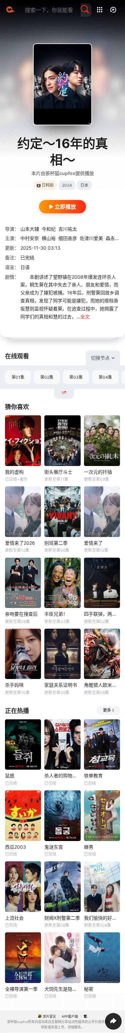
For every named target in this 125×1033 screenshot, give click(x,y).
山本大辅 (29, 229)
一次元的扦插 (98, 472)
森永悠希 (115, 238)
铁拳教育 (93, 775)
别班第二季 (56, 543)
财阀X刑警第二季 (62, 918)
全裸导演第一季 (21, 989)
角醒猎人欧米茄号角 (102, 685)
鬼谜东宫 (53, 847)
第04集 (105, 377)
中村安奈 (29, 238)
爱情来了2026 (20, 543)
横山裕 (49, 238)
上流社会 (14, 918)
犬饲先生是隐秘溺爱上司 (62, 989)
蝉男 (88, 847)
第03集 (76, 377)
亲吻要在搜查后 (21, 614)
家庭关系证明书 (60, 685)
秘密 (88, 989)
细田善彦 (67, 238)
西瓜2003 (15, 847)
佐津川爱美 (91, 238)
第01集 (18, 377)
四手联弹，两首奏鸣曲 (102, 614)
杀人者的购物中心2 (62, 775)
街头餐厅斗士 (58, 472)
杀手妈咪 (14, 685)
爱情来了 (93, 543)
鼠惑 (9, 775)
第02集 (46, 377)
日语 (25, 267)
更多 (107, 710)
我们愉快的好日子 (102, 918)
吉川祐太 (67, 229)
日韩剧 (48, 185)
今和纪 (49, 229)
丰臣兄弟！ (56, 614)
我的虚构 (14, 472)
